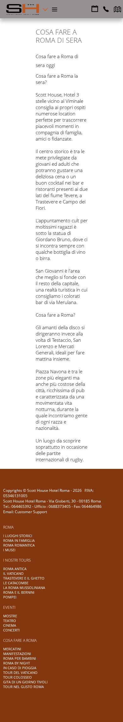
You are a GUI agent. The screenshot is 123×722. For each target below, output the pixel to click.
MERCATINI (12, 649)
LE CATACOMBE (15, 582)
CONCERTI (11, 630)
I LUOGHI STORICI (17, 535)
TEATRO (9, 620)
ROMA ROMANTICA (19, 545)
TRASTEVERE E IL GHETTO (23, 578)
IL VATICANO (13, 573)
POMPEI (9, 597)
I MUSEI (9, 549)
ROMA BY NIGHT (16, 663)
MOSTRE (10, 616)
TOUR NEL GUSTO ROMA (23, 686)
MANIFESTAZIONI (17, 653)
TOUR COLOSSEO (17, 677)
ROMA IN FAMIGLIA (19, 540)
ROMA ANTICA (14, 568)
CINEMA (9, 625)
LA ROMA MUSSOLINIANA (24, 587)
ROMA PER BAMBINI (19, 658)
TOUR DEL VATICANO (20, 672)
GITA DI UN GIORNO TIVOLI (25, 682)
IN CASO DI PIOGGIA (19, 667)
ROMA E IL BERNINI (18, 592)
